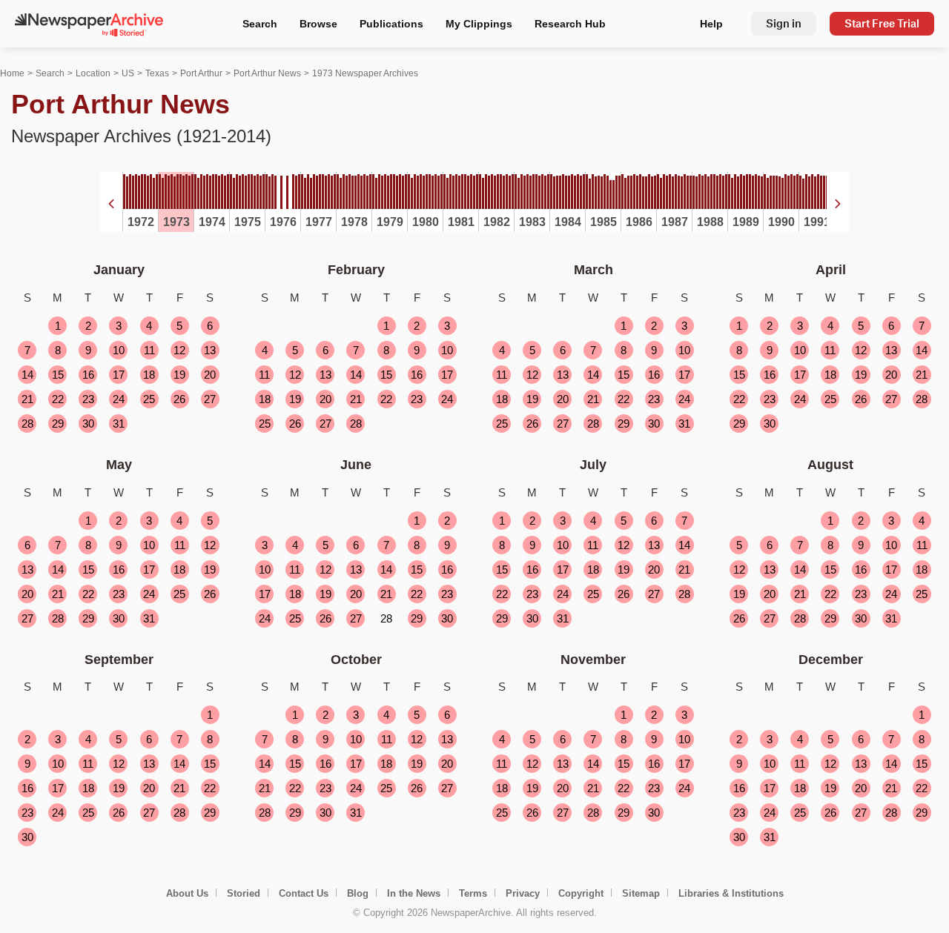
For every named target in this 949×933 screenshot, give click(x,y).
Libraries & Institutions (731, 893)
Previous (111, 203)
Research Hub (570, 24)
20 (210, 374)
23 (88, 399)
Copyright (581, 893)
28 (27, 423)
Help (711, 24)
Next (837, 203)
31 (119, 423)
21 (27, 399)
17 (119, 374)
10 (119, 350)
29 (58, 423)
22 (58, 399)
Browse (318, 24)
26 (179, 399)
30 (88, 423)
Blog (357, 893)
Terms (473, 893)
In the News (413, 893)
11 (149, 350)
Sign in (783, 23)
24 (119, 399)
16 (88, 374)
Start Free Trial (881, 23)
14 (27, 374)
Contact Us (303, 893)
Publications (391, 24)
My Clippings (479, 24)
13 (210, 350)
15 (58, 374)
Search (259, 24)
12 (179, 350)
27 (210, 399)
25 (149, 399)
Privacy (523, 893)
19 (179, 374)
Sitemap (641, 893)
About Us (187, 893)
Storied (243, 893)
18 (149, 374)
